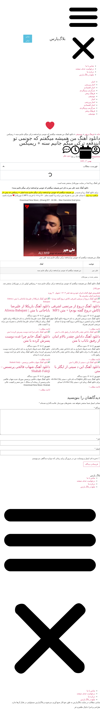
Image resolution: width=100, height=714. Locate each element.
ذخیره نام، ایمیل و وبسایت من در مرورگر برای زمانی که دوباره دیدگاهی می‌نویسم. (65, 458)
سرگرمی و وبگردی (87, 90)
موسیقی (91, 96)
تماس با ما (89, 66)
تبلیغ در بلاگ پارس (86, 75)
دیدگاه (97, 408)
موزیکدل (96, 288)
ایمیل (97, 449)
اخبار (93, 82)
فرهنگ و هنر (90, 93)
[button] (83, 33)
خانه (98, 134)
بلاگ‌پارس (57, 38)
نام (98, 439)
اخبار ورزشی (90, 85)
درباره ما (90, 72)
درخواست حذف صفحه (85, 69)
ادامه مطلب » (94, 329)
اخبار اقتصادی (89, 88)
